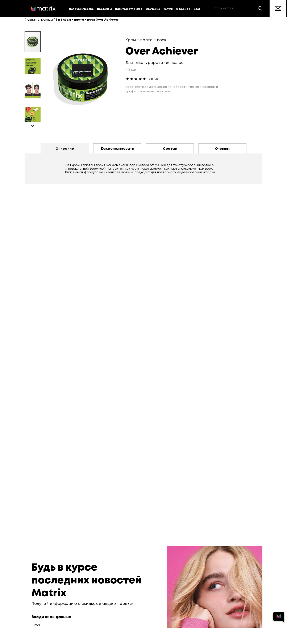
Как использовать (117, 148)
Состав (170, 148)
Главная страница (39, 20)
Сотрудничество (81, 9)
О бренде (183, 9)
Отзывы (222, 148)
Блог (197, 9)
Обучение (153, 9)
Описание (64, 148)
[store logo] (43, 8)
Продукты (104, 9)
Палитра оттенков (128, 9)
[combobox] (237, 8)
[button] (34, 64)
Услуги (168, 9)
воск (208, 169)
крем (135, 169)
